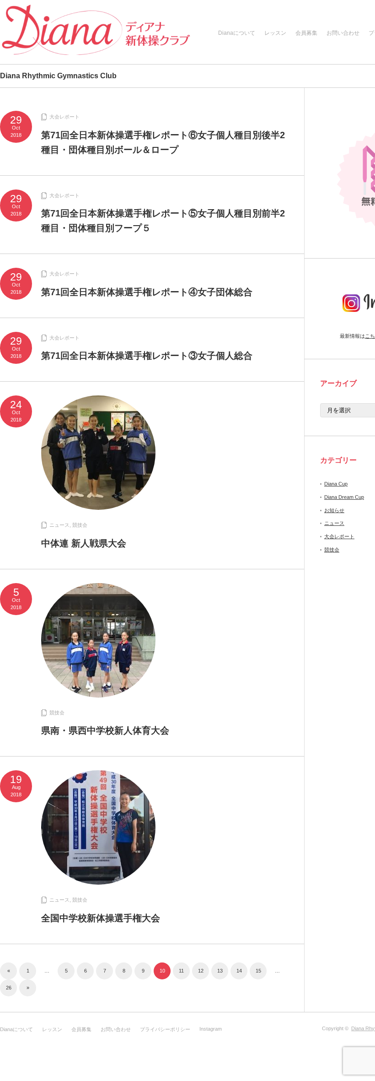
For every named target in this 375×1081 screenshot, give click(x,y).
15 (258, 970)
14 (239, 970)
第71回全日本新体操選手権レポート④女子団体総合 (146, 292)
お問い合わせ (343, 33)
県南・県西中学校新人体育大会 (105, 730)
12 (201, 970)
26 (8, 987)
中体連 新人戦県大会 (83, 543)
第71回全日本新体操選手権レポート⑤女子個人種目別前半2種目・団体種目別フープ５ (163, 220)
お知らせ (334, 510)
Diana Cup (336, 483)
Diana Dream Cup (344, 497)
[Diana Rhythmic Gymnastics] (96, 33)
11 (181, 970)
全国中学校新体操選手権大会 (100, 918)
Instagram (210, 1029)
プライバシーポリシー (165, 1029)
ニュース (59, 525)
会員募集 (306, 33)
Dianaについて (236, 33)
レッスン (275, 33)
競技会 (79, 525)
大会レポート (64, 116)
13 (220, 970)
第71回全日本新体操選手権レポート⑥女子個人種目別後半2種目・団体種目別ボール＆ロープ (163, 142)
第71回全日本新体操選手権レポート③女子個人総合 (146, 356)
